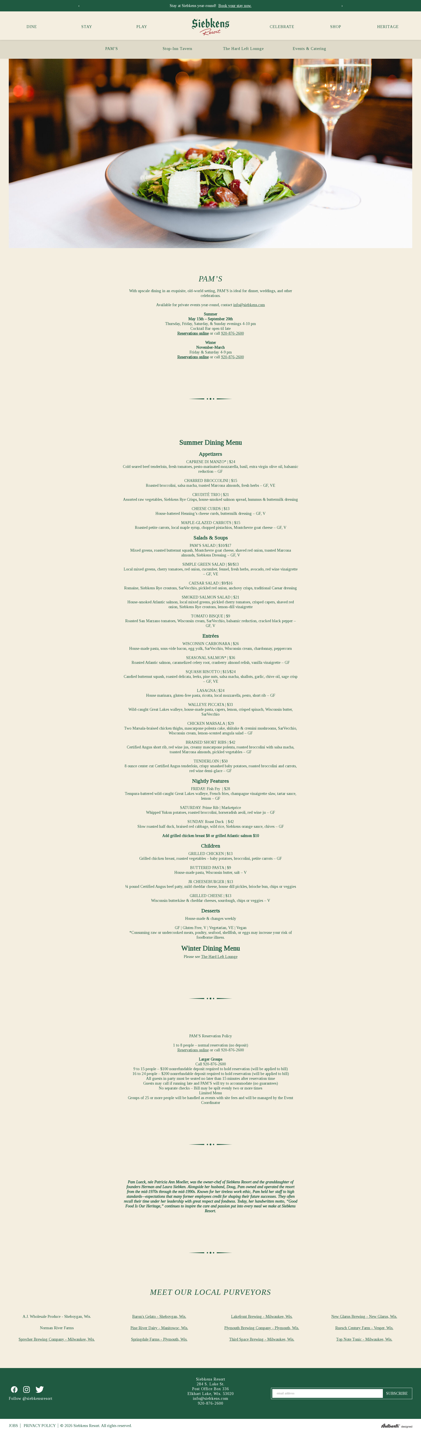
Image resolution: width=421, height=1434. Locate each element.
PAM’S (111, 48)
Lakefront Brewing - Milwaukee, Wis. (262, 1316)
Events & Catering (309, 48)
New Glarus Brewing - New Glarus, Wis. (364, 1316)
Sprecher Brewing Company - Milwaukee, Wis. (57, 1339)
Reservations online (193, 333)
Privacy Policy (40, 1425)
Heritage (388, 27)
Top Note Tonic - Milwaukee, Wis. (364, 1339)
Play (141, 27)
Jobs (13, 1425)
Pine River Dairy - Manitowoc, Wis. (159, 1328)
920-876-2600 (232, 333)
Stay (86, 27)
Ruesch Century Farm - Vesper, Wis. (364, 1328)
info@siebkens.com (210, 1398)
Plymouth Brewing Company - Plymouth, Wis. (261, 1328)
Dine (32, 27)
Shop (335, 27)
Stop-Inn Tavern (177, 48)
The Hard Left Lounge (243, 48)
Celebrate (282, 27)
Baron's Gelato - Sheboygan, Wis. (159, 1316)
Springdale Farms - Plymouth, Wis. (159, 1339)
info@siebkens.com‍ (249, 305)
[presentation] (79, 5)
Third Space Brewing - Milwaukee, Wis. (261, 1339)
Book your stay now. (235, 6)
